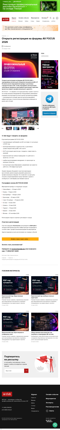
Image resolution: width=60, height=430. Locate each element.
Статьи (32, 21)
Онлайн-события (24, 18)
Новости (14, 21)
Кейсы (26, 21)
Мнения (20, 21)
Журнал (14, 18)
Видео (38, 21)
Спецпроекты (45, 21)
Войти (51, 411)
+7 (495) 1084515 (6, 407)
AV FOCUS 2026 (45, 56)
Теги (54, 21)
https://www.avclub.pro (12, 255)
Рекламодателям (52, 407)
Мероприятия (35, 18)
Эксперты (44, 18)
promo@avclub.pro (18, 249)
